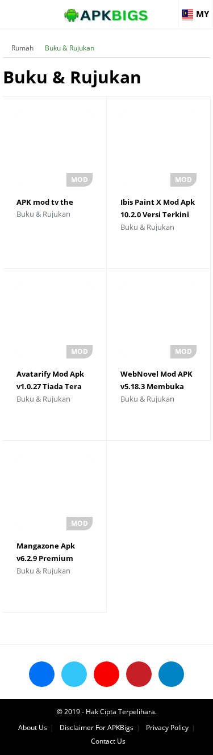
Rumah (22, 48)
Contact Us (108, 741)
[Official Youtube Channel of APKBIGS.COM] (106, 674)
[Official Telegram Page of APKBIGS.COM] (171, 674)
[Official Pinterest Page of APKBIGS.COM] (139, 674)
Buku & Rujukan (69, 48)
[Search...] (170, 9)
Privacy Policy (167, 727)
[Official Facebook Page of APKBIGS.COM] (42, 674)
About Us (32, 727)
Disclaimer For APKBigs (96, 727)
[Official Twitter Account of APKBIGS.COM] (74, 674)
